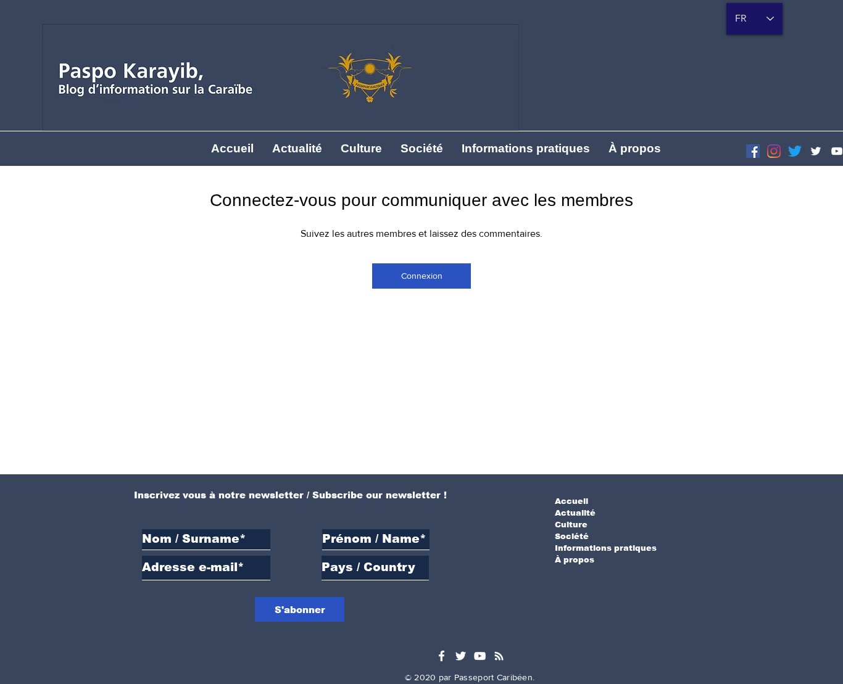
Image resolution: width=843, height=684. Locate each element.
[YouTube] (480, 656)
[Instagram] (774, 151)
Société (572, 536)
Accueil (571, 501)
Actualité (575, 512)
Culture (571, 524)
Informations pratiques (606, 548)
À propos (574, 559)
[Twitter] (816, 151)
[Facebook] (753, 151)
